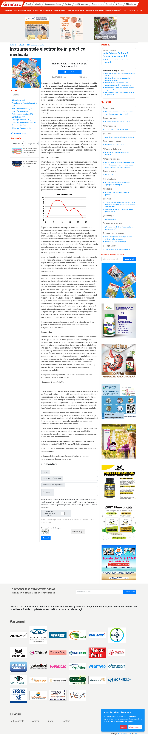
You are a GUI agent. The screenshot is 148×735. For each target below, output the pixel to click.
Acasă (28, 4)
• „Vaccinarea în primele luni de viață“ (16, 10)
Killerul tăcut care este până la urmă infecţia (119, 137)
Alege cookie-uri (135, 727)
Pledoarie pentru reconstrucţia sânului (117, 122)
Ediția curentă (17, 721)
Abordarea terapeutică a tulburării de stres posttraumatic (119, 210)
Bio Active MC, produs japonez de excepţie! (119, 162)
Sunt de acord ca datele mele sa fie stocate (49, 513)
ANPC (135, 733)
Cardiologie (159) (19, 117)
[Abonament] (26, 73)
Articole (38, 4)
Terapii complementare (114, 233)
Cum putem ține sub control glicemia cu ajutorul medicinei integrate (118, 238)
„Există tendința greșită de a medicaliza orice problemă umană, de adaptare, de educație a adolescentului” (120, 204)
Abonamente (97, 4)
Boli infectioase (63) (20, 111)
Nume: (45, 472)
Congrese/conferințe (53, 4)
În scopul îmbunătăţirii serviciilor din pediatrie (117, 194)
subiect (121, 70)
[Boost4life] (119, 482)
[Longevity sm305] (119, 401)
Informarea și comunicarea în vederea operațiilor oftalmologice (117, 184)
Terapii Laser (110, 246)
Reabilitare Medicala (113, 223)
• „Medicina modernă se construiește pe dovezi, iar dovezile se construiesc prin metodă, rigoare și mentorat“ (77, 10)
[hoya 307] (108, 28)
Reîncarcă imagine (78, 532)
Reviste (68, 4)
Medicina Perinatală (111, 175)
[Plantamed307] (119, 441)
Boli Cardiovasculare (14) (22, 108)
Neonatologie (110, 171)
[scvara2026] (119, 562)
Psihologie (109, 216)
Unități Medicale (81, 4)
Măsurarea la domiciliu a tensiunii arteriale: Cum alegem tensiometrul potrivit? (119, 113)
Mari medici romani (112, 141)
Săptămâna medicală (17, 45)
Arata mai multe (19, 133)
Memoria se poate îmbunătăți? (115, 242)
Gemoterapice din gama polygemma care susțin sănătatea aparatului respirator (119, 166)
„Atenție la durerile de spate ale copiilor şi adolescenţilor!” (119, 228)
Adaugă (46, 538)
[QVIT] (119, 522)
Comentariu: (47, 492)
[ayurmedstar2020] (119, 361)
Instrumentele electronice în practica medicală (117, 154)
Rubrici (50, 721)
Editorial (107, 133)
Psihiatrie (108, 199)
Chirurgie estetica (112, 118)
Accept (123, 727)
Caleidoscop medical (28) (22, 114)
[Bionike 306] (74, 28)
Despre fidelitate (110, 219)
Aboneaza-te (130, 259)
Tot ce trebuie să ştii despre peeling (117, 129)
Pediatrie (108, 189)
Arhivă (35, 721)
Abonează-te (129, 592)
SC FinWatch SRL (125, 733)
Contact (109, 4)
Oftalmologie (110, 179)
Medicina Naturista (112, 159)
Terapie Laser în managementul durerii (118, 249)
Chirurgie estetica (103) (21, 120)
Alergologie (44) (18, 100)
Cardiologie (109, 108)
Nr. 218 (27, 45)
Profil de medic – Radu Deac (114, 145)
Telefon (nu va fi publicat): (53, 485)
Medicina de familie (37, 45)
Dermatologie (110, 126)
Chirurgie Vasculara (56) (21, 128)
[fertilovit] (40, 28)
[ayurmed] (119, 321)
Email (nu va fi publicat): (52, 478)
